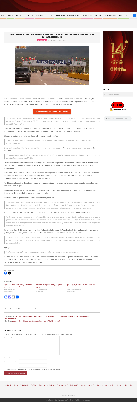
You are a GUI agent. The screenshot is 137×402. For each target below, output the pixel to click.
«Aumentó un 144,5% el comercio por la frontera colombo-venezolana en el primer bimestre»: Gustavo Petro (18, 286)
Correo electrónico (9, 362)
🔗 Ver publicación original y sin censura (52, 111)
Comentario (8, 338)
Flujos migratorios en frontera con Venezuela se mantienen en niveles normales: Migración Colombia (49, 286)
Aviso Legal (49, 400)
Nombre (7, 358)
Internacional (42, 40)
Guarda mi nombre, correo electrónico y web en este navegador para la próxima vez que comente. (33, 369)
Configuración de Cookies (64, 400)
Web (5, 366)
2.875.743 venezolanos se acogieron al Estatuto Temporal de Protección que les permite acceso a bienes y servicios (81, 286)
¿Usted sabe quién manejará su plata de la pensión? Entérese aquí (36, 321)
